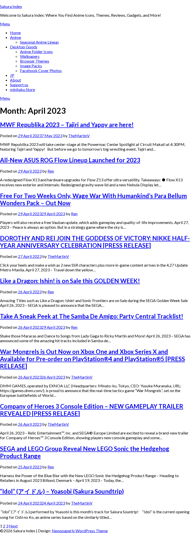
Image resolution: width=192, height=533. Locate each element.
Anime (15, 37)
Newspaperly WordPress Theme (80, 530)
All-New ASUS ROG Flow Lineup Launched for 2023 (70, 160)
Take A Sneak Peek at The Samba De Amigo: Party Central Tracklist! (91, 316)
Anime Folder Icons (36, 51)
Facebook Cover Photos (41, 70)
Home (15, 32)
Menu (5, 23)
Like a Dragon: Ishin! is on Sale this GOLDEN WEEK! (70, 280)
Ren (51, 171)
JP (12, 75)
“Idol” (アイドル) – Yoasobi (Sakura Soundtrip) (62, 491)
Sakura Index (11, 6)
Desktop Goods (23, 46)
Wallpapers (30, 56)
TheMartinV (79, 135)
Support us (19, 84)
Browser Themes (34, 61)
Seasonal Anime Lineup (39, 42)
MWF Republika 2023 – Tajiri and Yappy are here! (67, 124)
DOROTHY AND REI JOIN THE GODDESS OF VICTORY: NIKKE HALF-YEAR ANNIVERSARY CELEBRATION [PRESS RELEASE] (95, 241)
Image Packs (31, 65)
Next (13, 526)
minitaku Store (22, 89)
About (15, 80)
